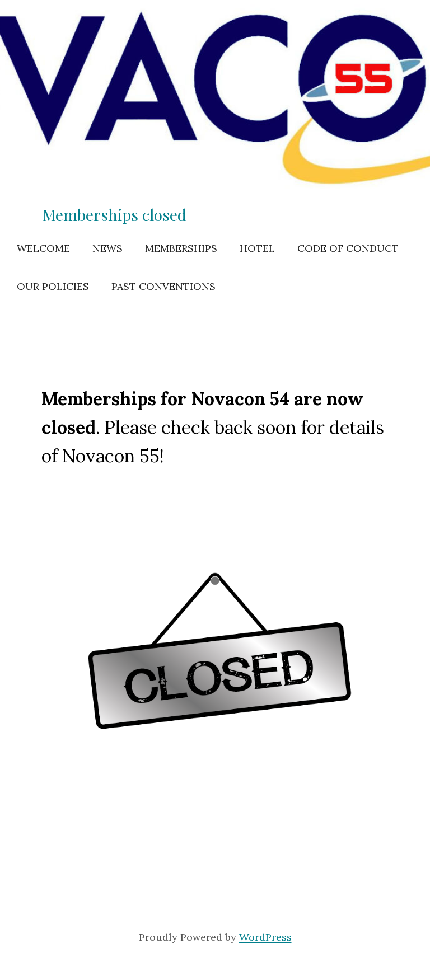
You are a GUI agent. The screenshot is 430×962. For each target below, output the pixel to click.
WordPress (265, 937)
